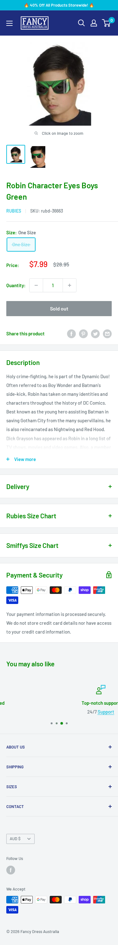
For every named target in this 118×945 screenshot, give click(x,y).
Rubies (13, 210)
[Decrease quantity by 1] (36, 285)
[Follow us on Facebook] (10, 870)
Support (68, 711)
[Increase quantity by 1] (69, 285)
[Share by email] (107, 333)
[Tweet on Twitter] (95, 333)
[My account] (94, 23)
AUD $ (15, 838)
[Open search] (81, 23)
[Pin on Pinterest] (83, 333)
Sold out (59, 308)
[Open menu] (9, 23)
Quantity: (15, 285)
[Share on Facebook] (71, 333)
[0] (106, 23)
